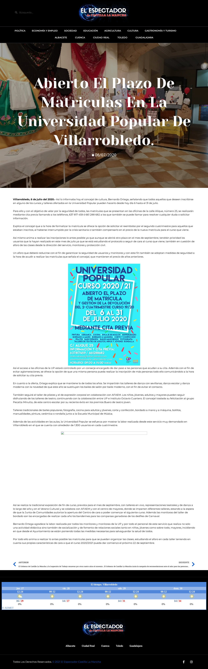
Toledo (119, 645)
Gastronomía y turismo (160, 30)
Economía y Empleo (45, 30)
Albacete (70, 645)
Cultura (132, 30)
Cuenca (105, 645)
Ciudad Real (88, 645)
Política (20, 30)
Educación (90, 30)
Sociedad (70, 30)
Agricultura (112, 30)
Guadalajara (136, 645)
